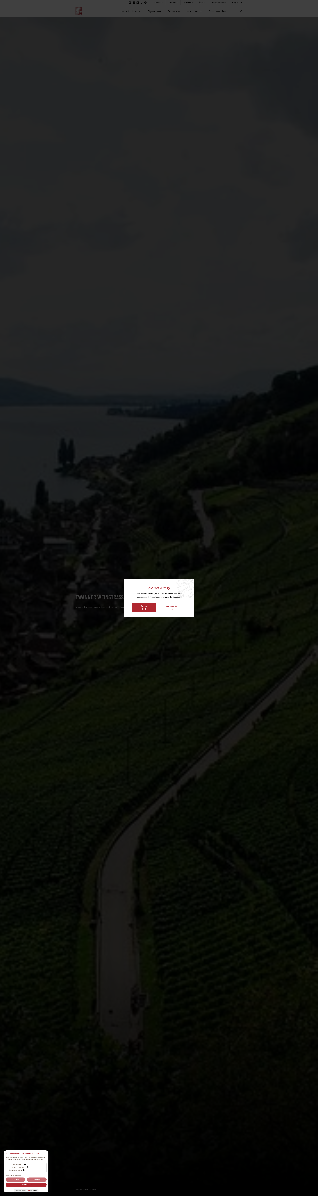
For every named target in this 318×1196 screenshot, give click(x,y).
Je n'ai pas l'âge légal (172, 607)
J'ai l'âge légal (144, 607)
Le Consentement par (26, 1190)
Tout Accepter (15, 1179)
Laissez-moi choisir (26, 1185)
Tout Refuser (36, 1179)
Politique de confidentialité (13, 1175)
